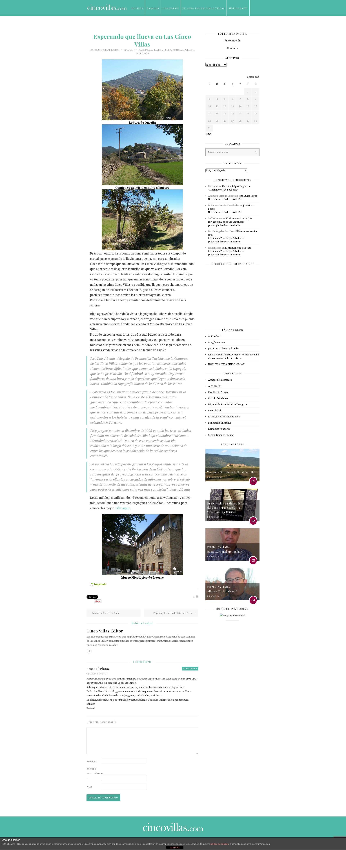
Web (89, 787)
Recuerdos (142, 53)
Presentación (232, 40)
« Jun (208, 133)
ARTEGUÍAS (214, 386)
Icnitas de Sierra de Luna (105, 613)
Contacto (232, 48)
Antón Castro (215, 336)
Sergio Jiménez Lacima (221, 435)
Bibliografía (238, 8)
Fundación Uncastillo (219, 422)
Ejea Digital (214, 410)
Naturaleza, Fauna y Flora (155, 49)
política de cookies (219, 844)
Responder (190, 668)
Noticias (178, 49)
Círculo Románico (218, 398)
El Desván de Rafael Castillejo (224, 416)
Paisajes (153, 8)
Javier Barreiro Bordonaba (223, 348)
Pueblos (137, 8)
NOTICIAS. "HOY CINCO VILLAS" (226, 364)
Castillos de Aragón (218, 392)
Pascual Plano (97, 669)
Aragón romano (217, 342)
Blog (135, 24)
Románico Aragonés (219, 429)
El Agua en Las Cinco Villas (204, 8)
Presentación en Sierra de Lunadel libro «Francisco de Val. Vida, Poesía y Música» (227, 508)
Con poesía (171, 8)
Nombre (92, 761)
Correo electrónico (93, 773)
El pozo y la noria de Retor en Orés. (173, 613)
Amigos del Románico (220, 379)
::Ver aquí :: (123, 508)
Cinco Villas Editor (107, 49)
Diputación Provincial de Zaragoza (227, 404)
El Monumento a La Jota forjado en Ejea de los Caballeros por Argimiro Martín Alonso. (230, 222)
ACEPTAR (174, 848)
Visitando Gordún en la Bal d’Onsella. (231, 472)
